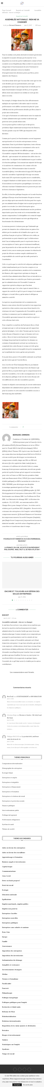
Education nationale (9, 895)
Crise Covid (6, 876)
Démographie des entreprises (12, 768)
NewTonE (10, 696)
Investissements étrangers (12, 970)
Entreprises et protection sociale (13, 801)
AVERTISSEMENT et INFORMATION (29, 696)
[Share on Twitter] (29, 427)
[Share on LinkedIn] (31, 427)
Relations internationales (11, 1021)
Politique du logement (9, 815)
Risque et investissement (11, 1035)
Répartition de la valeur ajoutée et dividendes (19, 1026)
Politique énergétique (10, 998)
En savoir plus (28, 1084)
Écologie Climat (7, 773)
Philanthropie (7, 993)
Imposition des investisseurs (12, 955)
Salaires (5, 1040)
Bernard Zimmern (15, 25)
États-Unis (6, 932)
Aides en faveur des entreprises (13, 848)
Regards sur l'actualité (23, 10)
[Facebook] (15, 1069)
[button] (4, 581)
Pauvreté (5, 988)
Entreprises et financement (11, 787)
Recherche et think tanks (11, 1007)
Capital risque (7, 867)
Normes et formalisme (10, 979)
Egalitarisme (6, 899)
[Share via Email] (35, 427)
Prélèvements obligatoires (11, 820)
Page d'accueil (6, 10)
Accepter (17, 1085)
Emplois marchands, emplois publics (15, 904)
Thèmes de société (8, 829)
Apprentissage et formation (12, 857)
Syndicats (5, 1049)
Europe (4, 937)
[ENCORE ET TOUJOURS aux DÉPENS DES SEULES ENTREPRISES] (22, 575)
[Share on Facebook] (27, 427)
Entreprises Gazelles (9, 913)
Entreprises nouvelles (10, 918)
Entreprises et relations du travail (13, 796)
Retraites (5, 1030)
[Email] (29, 1069)
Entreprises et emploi (9, 778)
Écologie (5, 890)
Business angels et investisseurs (14, 862)
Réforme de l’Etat (8, 1012)
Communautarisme (9, 871)
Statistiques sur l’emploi (11, 1044)
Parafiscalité (6, 983)
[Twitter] (19, 1069)
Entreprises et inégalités (10, 782)
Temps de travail (8, 1054)
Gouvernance (7, 946)
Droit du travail (7, 885)
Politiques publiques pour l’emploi (14, 1002)
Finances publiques (8, 806)
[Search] (42, 3)
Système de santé (8, 824)
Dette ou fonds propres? (11, 881)
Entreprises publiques (10, 923)
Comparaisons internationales (12, 763)
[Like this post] (24, 427)
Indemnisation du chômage (12, 960)
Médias (4, 974)
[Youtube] (24, 1069)
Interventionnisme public (10, 810)
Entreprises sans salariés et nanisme (15, 927)
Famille (4, 941)
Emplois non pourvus (9, 909)
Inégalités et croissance (11, 965)
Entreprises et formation (10, 792)
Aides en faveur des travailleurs (13, 852)
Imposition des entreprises (12, 951)
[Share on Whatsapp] (33, 427)
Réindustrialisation (9, 1016)
